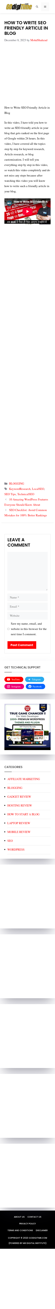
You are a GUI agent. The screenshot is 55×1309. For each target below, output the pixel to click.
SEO (10, 841)
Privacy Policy (27, 1223)
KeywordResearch (20, 489)
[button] (37, 6)
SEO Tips (10, 494)
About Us (19, 1216)
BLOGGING (16, 483)
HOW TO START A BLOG (23, 814)
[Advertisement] (27, 76)
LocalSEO (38, 489)
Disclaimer (42, 1230)
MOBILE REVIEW (19, 832)
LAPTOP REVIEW (18, 823)
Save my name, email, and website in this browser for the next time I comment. (29, 629)
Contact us (34, 1216)
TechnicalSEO (25, 494)
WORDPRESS (15, 849)
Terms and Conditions (20, 1230)
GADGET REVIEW (19, 797)
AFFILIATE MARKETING (23, 779)
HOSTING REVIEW (19, 805)
